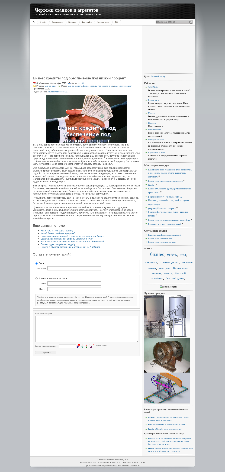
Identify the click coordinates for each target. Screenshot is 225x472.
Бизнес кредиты (75, 86)
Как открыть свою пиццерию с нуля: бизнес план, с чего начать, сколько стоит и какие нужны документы (170, 173)
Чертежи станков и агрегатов (66, 9)
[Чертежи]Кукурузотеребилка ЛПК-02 (165, 196)
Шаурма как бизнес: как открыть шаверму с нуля (67, 238)
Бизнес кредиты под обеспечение (98, 86)
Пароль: (43, 289)
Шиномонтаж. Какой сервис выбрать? (164, 234)
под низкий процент (122, 86)
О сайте (151, 185)
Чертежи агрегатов (156, 152)
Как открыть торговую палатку (57, 230)
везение (156, 273)
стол (183, 254)
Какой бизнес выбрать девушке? (58, 233)
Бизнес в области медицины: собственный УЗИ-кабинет (70, 247)
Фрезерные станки (156, 139)
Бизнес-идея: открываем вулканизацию (165, 180)
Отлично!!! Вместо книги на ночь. (167, 424)
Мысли (151, 113)
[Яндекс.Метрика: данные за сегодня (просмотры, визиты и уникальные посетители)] (168, 286)
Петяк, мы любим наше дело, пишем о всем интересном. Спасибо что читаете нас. (170, 449)
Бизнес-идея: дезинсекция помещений (164, 224)
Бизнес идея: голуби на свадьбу (58, 244)
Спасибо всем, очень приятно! (165, 429)
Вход (142, 462)
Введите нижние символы (46, 346)
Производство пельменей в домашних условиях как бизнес (72, 236)
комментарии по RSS (57, 92)
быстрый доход (175, 278)
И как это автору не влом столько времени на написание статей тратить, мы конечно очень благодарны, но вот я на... (169, 441)
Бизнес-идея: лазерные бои (160, 238)
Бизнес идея (180, 268)
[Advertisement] (55, 52)
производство (169, 262)
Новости (152, 122)
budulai (81, 83)
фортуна (151, 262)
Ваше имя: (42, 268)
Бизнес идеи (50, 86)
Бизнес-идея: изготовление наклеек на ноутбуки (169, 219)
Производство (154, 129)
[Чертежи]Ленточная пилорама (161, 208)
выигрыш (164, 268)
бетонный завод (158, 76)
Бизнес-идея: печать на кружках (162, 241)
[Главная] (34, 22)
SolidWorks (153, 87)
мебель (172, 254)
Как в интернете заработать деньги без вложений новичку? (72, 241)
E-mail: (44, 283)
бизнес (157, 254)
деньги (168, 273)
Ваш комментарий (43, 314)
